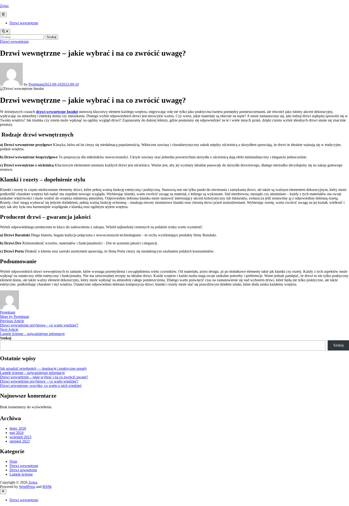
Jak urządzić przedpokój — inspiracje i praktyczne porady (43, 368)
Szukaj (5, 338)
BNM (46, 487)
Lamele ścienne (21, 474)
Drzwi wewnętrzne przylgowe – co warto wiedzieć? (39, 381)
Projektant (36, 84)
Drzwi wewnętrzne (23, 23)
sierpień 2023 (19, 441)
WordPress (27, 487)
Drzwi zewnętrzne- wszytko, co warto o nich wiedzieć (41, 386)
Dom (13, 461)
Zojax (4, 6)
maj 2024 (16, 433)
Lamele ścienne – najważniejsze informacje (32, 373)
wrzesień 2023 (20, 437)
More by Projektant (14, 317)
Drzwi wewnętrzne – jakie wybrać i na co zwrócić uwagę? (44, 377)
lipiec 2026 (17, 428)
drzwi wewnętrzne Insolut (57, 112)
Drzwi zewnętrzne (23, 470)
